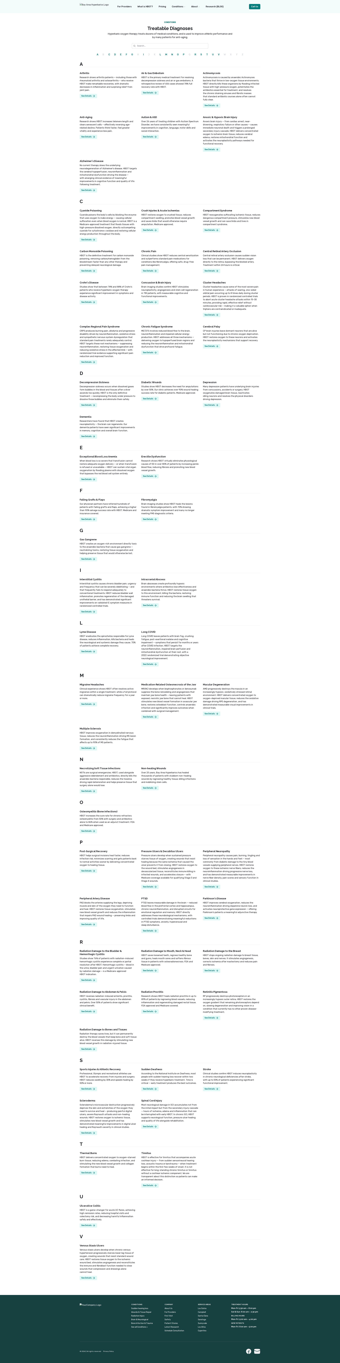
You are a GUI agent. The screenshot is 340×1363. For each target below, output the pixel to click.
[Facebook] (248, 1351)
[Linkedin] (257, 1351)
